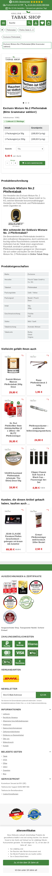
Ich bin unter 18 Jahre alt (26, 870)
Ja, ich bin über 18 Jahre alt (26, 862)
